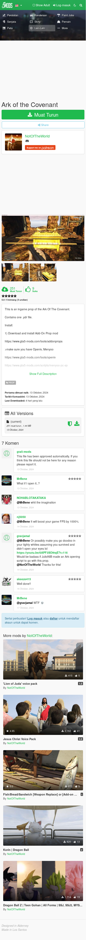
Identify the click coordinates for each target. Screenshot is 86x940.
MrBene (22, 479)
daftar (54, 618)
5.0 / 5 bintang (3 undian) (15, 300)
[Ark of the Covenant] (43, 237)
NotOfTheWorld (37, 136)
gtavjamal (23, 536)
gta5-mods (24, 452)
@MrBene (23, 502)
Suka (35, 291)
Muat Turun (45, 114)
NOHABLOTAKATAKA (31, 498)
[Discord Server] (27, 140)
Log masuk (35, 618)
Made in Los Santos (14, 930)
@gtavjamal (25, 603)
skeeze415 (24, 579)
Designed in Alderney (15, 926)
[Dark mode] (75, 5)
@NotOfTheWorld (29, 565)
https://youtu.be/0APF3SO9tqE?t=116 (42, 552)
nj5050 (21, 517)
